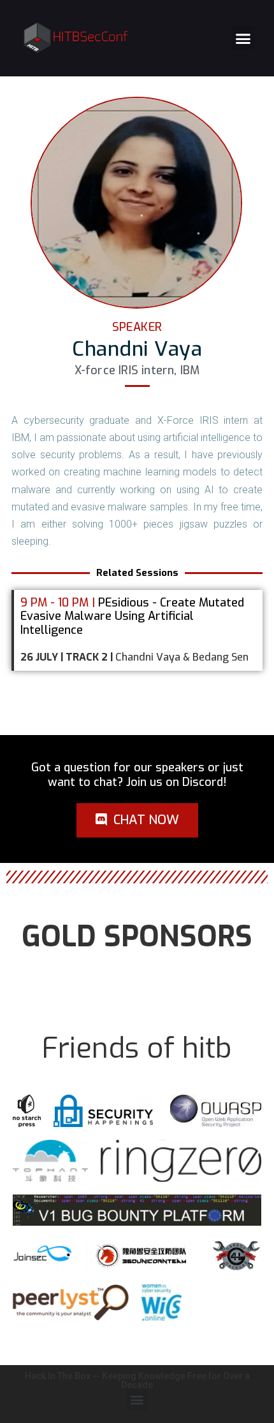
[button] (243, 38)
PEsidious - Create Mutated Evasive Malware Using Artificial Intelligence (132, 616)
